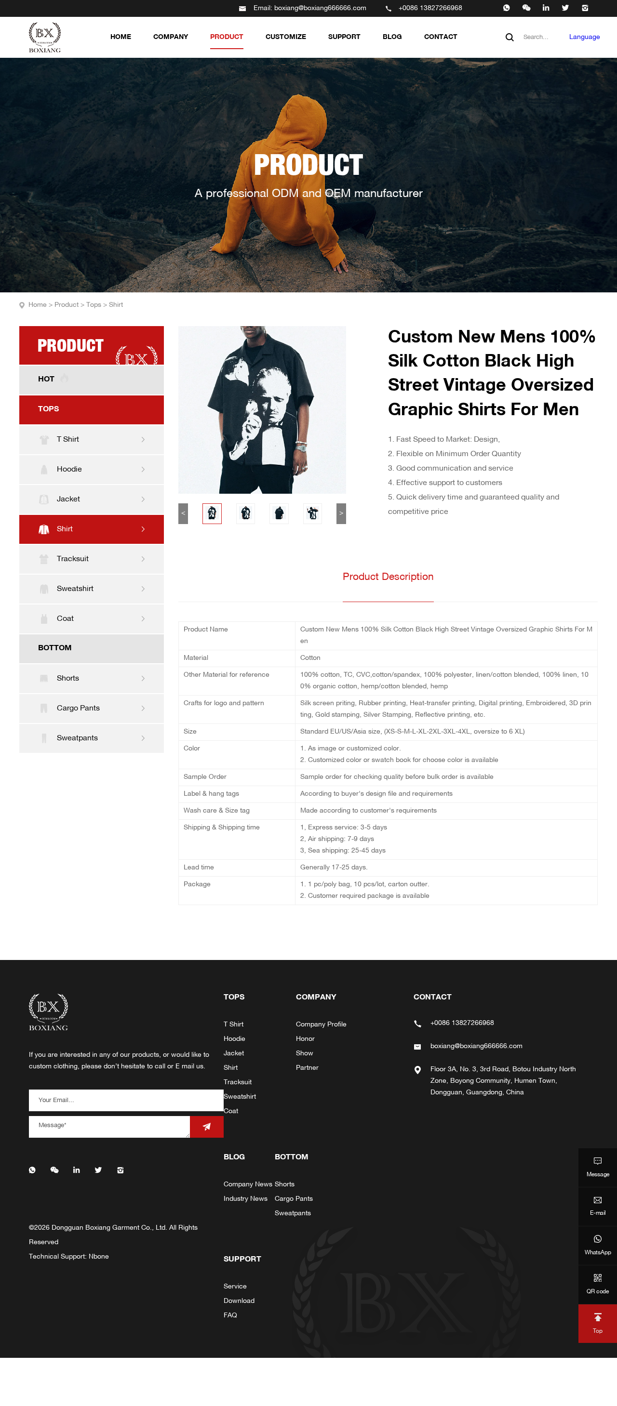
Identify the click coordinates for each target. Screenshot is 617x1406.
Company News (248, 1185)
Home (120, 37)
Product (226, 37)
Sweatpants (293, 1213)
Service (235, 1287)
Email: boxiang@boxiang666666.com (310, 8)
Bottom (55, 648)
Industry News (246, 1199)
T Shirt (233, 1025)
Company (170, 37)
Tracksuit (238, 1082)
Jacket (234, 1054)
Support (344, 37)
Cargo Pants (294, 1199)
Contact (440, 37)
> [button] (341, 513)
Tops (97, 305)
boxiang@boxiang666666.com (476, 1046)
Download (239, 1301)
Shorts (285, 1185)
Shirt (116, 305)
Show (304, 1054)
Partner (307, 1068)
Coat (231, 1111)
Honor (305, 1039)
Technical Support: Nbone (69, 1257)
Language (584, 37)
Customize (286, 37)
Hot (46, 379)
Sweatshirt (240, 1097)
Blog (392, 37)
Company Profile (321, 1025)
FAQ (230, 1316)
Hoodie (234, 1039)
